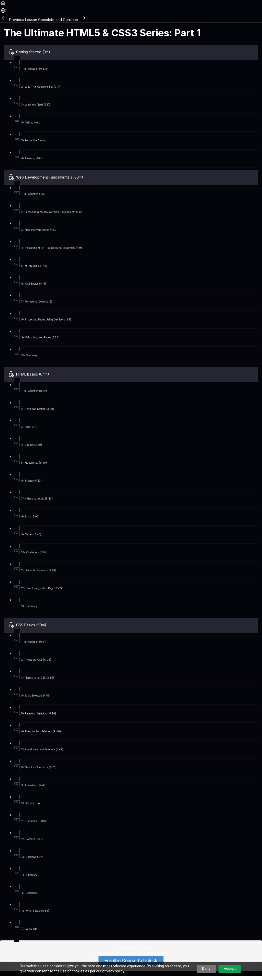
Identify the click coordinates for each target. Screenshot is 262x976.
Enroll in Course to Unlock (131, 960)
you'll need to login (153, 953)
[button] (3, 5)
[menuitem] (3, 12)
